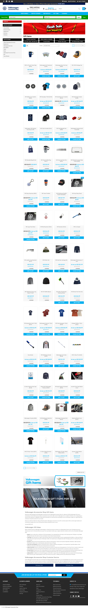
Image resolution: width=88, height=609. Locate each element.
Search (78, 17)
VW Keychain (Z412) (61, 226)
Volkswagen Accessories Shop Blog (44, 597)
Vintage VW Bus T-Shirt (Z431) (77, 324)
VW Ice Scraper (77, 226)
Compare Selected (80, 472)
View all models (56, 595)
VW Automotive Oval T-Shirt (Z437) (30, 324)
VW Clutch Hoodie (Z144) (46, 128)
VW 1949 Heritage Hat (77, 65)
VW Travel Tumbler (46, 193)
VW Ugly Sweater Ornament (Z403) (61, 387)
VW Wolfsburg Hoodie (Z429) (46, 355)
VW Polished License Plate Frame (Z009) (77, 160)
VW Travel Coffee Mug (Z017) (46, 160)
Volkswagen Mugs (69, 565)
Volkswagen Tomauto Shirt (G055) (61, 419)
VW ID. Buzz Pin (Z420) (77, 355)
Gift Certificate (73, 1)
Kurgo (5, 51)
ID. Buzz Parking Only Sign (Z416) (30, 387)
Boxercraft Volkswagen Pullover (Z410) (46, 387)
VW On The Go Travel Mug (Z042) (30, 66)
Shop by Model (24, 13)
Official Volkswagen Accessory (9, 42)
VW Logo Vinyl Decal (30, 226)
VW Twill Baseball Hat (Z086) (61, 129)
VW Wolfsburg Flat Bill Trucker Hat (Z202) (61, 194)
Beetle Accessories (57, 586)
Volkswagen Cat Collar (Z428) (61, 355)
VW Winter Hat (46, 260)
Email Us (51, 8)
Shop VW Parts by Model (41, 600)
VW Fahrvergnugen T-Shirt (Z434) (61, 324)
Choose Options (46, 76)
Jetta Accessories (56, 591)
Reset (84, 17)
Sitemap (21, 593)
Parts (37, 588)
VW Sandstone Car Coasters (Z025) (61, 97)
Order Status (22, 589)
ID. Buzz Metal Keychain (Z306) (46, 452)
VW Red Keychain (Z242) (46, 226)
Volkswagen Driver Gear (8, 45)
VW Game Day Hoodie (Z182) (77, 97)
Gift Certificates (23, 584)
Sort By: (41, 45)
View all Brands (6, 56)
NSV (4, 54)
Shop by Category (35, 13)
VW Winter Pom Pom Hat (77, 291)
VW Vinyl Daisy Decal (77, 193)
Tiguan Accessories (57, 593)
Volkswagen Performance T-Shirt (77, 260)
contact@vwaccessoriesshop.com (78, 584)
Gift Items (56, 13)
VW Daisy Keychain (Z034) (30, 193)
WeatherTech (46, 13)
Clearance (64, 13)
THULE (5, 49)
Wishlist (65, 1)
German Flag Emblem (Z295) (77, 452)
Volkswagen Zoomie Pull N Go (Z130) (77, 129)
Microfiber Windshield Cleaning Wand (61, 292)
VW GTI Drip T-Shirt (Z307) (30, 451)
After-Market (6, 47)
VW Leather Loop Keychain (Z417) (30, 260)
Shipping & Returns (24, 591)
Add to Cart (77, 76)
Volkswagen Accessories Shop (9, 52)
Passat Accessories (57, 588)
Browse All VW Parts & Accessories (43, 602)
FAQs (37, 593)
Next (83, 45)
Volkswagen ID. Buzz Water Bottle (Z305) (61, 452)
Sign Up (83, 1)
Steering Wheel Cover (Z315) (77, 419)
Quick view (30, 62)
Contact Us (38, 589)
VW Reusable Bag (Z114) (30, 160)
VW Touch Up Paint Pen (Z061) (61, 160)
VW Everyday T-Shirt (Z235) (46, 96)
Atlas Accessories (56, 584)
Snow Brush (30, 355)
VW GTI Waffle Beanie (46, 291)
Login (79, 1)
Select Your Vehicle (40, 586)
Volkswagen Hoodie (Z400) (30, 418)
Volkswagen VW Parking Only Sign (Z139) (30, 129)
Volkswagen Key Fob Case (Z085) (61, 66)
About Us (38, 584)
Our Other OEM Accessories (42, 598)
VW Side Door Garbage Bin (61, 260)
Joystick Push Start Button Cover (77, 387)
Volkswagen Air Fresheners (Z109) (46, 66)
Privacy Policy (39, 595)
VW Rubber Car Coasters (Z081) (30, 97)
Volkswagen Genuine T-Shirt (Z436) (46, 324)
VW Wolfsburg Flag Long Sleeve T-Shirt (30, 292)
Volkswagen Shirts (39, 565)
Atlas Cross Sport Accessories (59, 589)
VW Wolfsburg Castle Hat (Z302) (46, 419)
